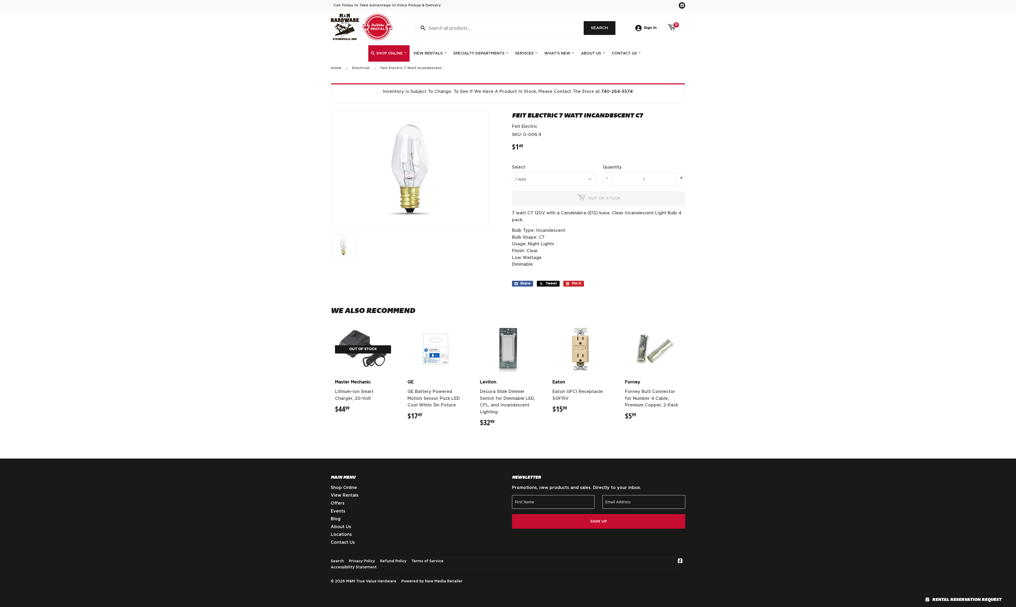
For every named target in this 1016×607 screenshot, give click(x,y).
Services (525, 53)
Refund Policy (393, 561)
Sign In (650, 28)
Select (518, 167)
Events (338, 511)
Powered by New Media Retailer (431, 581)
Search (603, 28)
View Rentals (428, 53)
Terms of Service (427, 561)
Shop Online (389, 53)
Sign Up (598, 521)
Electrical (361, 68)
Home (336, 68)
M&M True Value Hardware (371, 581)
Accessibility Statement (354, 567)
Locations (341, 534)
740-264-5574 (616, 91)
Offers (337, 503)
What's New (558, 53)
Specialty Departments (479, 53)
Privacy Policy (362, 561)
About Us (591, 53)
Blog (336, 519)
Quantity (612, 167)
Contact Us (625, 53)
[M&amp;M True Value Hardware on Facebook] (680, 561)
